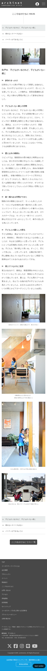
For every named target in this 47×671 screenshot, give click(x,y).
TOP (3, 562)
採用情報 (5, 602)
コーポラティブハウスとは (11, 566)
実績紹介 (5, 582)
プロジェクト (6, 574)
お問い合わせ (6, 590)
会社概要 (5, 570)
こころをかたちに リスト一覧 (23, 542)
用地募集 (5, 598)
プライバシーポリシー (9, 614)
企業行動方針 (6, 618)
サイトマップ (6, 606)
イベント (5, 578)
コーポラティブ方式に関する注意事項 (14, 610)
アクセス (5, 594)
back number (39, 666)
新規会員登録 (23, 664)
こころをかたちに (8, 586)
